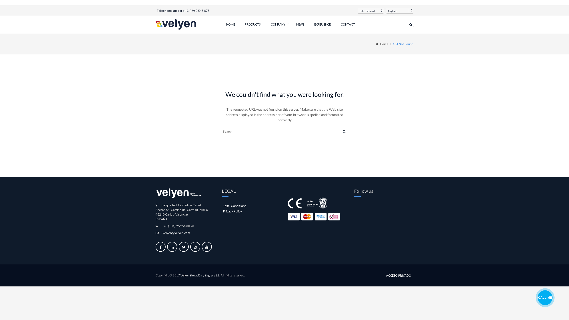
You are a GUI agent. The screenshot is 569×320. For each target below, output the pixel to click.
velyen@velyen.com (176, 233)
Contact (348, 24)
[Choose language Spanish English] (399, 10)
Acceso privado (398, 275)
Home (230, 24)
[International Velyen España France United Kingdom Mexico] (371, 10)
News (300, 24)
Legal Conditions (234, 206)
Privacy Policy (232, 211)
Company (278, 24)
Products (253, 24)
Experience (322, 24)
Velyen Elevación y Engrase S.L (199, 275)
